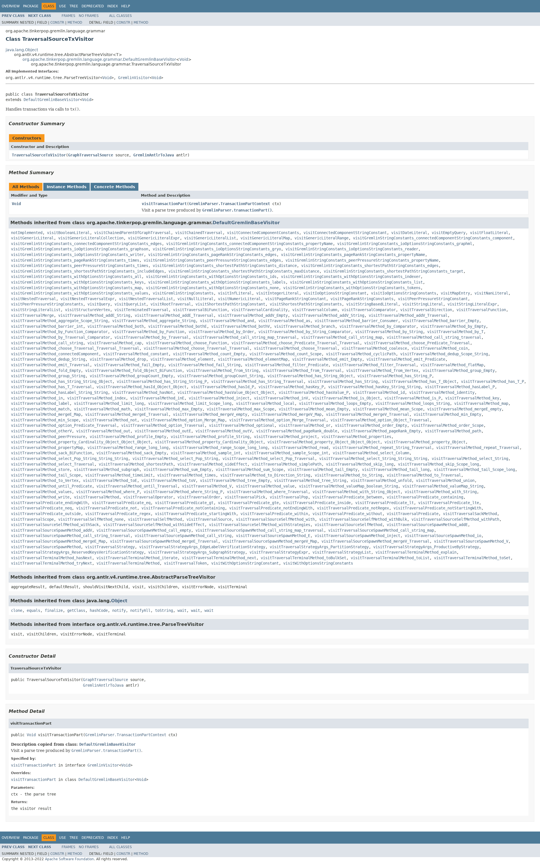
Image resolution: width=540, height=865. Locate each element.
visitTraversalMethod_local (265, 403)
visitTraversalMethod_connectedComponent (55, 354)
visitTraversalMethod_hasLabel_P (460, 387)
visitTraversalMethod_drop (118, 359)
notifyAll (140, 610)
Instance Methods (66, 187)
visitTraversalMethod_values (41, 491)
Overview (11, 6)
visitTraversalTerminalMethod (127, 563)
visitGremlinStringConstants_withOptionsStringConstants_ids (211, 276)
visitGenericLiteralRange (321, 238)
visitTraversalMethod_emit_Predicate (405, 359)
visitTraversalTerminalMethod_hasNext (51, 558)
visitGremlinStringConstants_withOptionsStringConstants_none (212, 288)
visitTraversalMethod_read (300, 447)
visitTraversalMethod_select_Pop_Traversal (268, 458)
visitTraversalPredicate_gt (184, 502)
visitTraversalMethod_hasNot (142, 392)
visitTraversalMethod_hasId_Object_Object (141, 387)
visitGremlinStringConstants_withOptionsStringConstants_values (79, 293)
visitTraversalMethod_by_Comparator (377, 326)
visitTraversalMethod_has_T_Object (419, 381)
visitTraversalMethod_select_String (470, 458)
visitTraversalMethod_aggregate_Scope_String (59, 320)
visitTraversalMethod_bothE (177, 326)
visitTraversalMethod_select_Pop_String (175, 458)
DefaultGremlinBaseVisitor (52, 99)
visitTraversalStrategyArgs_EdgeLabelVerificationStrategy (202, 547)
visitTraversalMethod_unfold (381, 480)
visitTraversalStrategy (110, 547)
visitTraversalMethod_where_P (107, 491)
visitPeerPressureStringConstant (433, 298)
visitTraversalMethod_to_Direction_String (265, 475)
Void (183, 59)
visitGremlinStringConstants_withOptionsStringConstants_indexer (350, 276)
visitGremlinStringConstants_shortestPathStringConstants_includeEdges (87, 271)
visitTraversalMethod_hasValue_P (313, 392)
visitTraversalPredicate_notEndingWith (270, 508)
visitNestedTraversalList (146, 298)
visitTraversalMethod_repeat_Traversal (477, 447)
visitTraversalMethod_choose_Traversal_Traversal (196, 348)
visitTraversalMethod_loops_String (412, 403)
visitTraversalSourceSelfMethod (348, 524)
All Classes (120, 16)
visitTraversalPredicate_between (347, 497)
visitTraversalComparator (369, 309)
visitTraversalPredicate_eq (121, 502)
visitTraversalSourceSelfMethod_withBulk (363, 519)
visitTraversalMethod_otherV (41, 431)
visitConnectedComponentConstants (263, 232)
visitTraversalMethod (96, 497)
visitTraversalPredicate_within (274, 513)
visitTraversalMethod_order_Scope (447, 425)
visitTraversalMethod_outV (223, 431)
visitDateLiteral (409, 232)
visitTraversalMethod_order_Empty (371, 425)
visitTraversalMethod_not (110, 420)
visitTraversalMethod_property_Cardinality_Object (209, 442)
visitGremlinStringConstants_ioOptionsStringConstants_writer (77, 254)
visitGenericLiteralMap (265, 238)
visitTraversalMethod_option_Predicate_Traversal (64, 425)
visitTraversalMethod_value (265, 486)
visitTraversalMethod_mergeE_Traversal (126, 414)
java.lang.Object (22, 50)
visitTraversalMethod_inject (219, 398)
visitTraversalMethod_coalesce (374, 348)
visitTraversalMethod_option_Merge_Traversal (277, 420)
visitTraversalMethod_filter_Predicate (286, 365)
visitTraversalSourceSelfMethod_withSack (55, 524)
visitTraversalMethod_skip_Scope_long (438, 464)
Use (62, 6)
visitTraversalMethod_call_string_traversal (434, 337)
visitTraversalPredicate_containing (425, 497)
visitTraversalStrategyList (341, 552)
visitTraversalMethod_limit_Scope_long (189, 403)
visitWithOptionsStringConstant (245, 563)
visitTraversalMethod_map (481, 403)
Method (75, 22)
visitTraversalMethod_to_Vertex (44, 480)
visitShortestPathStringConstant (230, 304)
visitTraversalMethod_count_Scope (285, 354)
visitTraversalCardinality (259, 309)
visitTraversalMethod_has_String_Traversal (257, 381)
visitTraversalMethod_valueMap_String (442, 486)
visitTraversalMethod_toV (168, 480)
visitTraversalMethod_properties (356, 436)
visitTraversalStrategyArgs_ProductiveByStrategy (426, 547)
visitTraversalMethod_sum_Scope (249, 469)
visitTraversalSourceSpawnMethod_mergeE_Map (58, 541)
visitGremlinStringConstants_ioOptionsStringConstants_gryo (217, 249)
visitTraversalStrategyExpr (278, 552)
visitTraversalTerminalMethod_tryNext (51, 563)
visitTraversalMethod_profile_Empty (128, 436)
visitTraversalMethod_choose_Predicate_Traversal (417, 343)
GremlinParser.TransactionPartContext (229, 203)
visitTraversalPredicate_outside (46, 513)
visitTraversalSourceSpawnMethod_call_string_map (381, 530)
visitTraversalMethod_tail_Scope (46, 475)
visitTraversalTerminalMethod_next (219, 558)
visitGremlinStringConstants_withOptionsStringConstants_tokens (351, 288)
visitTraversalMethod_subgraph (106, 469)
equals (33, 610)
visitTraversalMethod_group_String (48, 376)
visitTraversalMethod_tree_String (310, 480)
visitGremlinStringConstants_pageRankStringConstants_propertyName (353, 254)
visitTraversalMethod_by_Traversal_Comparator (60, 337)
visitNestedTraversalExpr (87, 298)
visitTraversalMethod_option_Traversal (162, 425)
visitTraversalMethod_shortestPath (136, 464)
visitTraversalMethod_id (379, 392)
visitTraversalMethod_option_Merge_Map (183, 420)
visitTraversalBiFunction (200, 309)
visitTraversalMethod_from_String (222, 370)
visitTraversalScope (32, 519)
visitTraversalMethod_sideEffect (212, 464)
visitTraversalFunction (481, 309)
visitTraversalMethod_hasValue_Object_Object (225, 392)
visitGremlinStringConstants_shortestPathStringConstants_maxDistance (243, 271)
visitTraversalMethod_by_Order (221, 331)
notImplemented (26, 232)
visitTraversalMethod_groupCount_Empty (131, 376)
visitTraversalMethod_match (40, 409)
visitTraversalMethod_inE (157, 398)
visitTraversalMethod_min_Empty (447, 414)
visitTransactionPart (164, 203)
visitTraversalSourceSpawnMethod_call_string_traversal (70, 535)
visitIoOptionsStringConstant (334, 293)
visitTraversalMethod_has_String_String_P (162, 381)
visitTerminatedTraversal (141, 309)
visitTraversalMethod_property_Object (424, 442)
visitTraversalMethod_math (102, 409)
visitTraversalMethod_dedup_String (48, 359)
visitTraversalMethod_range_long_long (127, 447)
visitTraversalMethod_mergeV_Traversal (367, 414)
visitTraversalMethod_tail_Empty (322, 469)
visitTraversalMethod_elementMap (253, 359)
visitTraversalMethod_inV (281, 398)
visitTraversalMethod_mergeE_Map (46, 414)
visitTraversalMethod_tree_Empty (235, 480)
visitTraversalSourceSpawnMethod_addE (427, 524)
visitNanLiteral (491, 293)
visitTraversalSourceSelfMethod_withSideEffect (153, 524)
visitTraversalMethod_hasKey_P (291, 387)
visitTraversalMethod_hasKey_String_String (374, 387)
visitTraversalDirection (426, 309)
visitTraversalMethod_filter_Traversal (374, 365)
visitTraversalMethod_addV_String (328, 315)
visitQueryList (130, 304)
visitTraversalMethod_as (284, 320)
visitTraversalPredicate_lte (448, 502)
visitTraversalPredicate (412, 513)
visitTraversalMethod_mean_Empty (313, 409)
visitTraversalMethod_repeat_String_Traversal (382, 447)
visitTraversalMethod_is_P (412, 398)
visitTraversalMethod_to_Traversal (424, 475)
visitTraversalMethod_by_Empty (453, 326)
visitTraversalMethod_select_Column (371, 453)
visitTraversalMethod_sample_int (205, 453)
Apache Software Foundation (69, 859)
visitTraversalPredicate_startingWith (195, 513)
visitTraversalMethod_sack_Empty (131, 453)
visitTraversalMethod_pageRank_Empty (381, 431)
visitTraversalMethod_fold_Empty (46, 370)
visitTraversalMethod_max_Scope (240, 409)
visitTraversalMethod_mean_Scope (388, 409)
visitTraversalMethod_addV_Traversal (408, 315)
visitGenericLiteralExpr (154, 238)
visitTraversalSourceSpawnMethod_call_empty (143, 530)
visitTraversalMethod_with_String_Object (356, 491)
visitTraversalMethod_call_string (47, 343)
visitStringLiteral (422, 304)
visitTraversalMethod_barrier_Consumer (356, 320)
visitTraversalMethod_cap (114, 343)
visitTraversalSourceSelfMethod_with (275, 519)
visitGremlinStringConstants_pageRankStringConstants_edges (212, 254)
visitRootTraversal (170, 304)
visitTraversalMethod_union (445, 480)
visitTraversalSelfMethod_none (90, 519)
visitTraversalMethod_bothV (240, 326)
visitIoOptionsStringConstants (403, 293)
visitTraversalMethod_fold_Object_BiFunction (133, 370)
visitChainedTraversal (198, 232)
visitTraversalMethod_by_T (455, 331)
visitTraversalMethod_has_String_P (394, 376)
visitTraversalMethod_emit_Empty (327, 359)
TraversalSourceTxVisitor (39, 155)
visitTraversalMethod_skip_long (359, 464)
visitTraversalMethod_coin (439, 348)
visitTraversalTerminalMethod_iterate (136, 558)
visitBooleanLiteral (68, 232)
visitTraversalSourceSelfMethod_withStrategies (259, 524)
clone (16, 610)
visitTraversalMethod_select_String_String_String (373, 458)
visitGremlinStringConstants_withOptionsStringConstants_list (356, 282)
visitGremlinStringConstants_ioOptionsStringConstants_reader (351, 249)
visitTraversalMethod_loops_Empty (335, 403)
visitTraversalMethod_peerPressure (48, 436)
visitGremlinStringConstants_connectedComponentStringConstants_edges (86, 243)
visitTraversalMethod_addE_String (94, 315)
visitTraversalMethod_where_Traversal (267, 491)
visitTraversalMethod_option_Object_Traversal (379, 420)
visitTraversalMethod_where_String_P (183, 491)
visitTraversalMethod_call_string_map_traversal (245, 337)
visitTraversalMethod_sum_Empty (177, 469)
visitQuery (98, 304)
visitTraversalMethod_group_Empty (459, 370)
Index (112, 6)
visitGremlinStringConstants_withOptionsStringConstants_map (76, 288)
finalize (54, 610)
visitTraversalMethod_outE (163, 431)
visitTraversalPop (289, 497)
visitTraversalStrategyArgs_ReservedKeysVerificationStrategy (77, 552)
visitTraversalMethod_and (227, 320)
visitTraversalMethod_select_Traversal (52, 464)
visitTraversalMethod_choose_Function (186, 343)
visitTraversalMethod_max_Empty (168, 409)
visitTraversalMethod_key (472, 398)
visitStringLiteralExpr (472, 304)
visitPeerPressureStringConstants (47, 304)
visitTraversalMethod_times (186, 475)
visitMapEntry (455, 293)
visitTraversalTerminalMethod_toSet (472, 558)
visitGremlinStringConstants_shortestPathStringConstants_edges (369, 265)
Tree (73, 6)
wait (181, 610)
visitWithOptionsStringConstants (318, 563)
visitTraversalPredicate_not (106, 508)
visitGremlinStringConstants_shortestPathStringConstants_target (393, 271)
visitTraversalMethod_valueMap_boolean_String (348, 486)
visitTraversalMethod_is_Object (346, 398)
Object (119, 600)
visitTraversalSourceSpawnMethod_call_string (183, 535)
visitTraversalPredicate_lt (384, 502)
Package (31, 6)
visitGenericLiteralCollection (90, 238)
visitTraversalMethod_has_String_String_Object (61, 381)
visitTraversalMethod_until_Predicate (51, 486)
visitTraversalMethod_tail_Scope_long (474, 469)
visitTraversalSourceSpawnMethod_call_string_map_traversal (259, 530)
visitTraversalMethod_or (304, 425)
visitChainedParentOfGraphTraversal (132, 232)
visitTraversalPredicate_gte (248, 502)
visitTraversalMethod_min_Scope (44, 420)
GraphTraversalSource (90, 155)
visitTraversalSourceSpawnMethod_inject (357, 535)
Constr (57, 22)
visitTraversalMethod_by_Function (148, 331)
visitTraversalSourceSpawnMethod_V (471, 541)
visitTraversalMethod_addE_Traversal (174, 315)
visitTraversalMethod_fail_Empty (129, 365)
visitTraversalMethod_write (40, 497)
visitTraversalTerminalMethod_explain (415, 552)
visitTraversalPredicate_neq (41, 508)
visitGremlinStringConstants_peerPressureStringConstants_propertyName (361, 260)
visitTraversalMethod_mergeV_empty (210, 414)
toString (164, 610)
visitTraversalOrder (198, 497)
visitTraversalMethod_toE (110, 480)
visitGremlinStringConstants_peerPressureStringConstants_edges (212, 260)
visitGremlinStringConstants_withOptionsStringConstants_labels (216, 282)
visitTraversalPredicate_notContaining (183, 508)
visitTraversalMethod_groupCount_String (220, 376)
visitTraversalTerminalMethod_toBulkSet (303, 558)
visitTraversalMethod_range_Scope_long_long (220, 447)
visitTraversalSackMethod (470, 513)
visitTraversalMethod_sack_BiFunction (51, 453)
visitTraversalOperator (148, 497)
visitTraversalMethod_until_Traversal (136, 486)
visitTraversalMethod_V (206, 486)
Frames (68, 16)
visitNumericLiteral (239, 298)
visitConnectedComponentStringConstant (345, 232)
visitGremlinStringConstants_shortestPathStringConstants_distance (225, 265)
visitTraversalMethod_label (40, 403)
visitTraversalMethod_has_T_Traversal (51, 387)
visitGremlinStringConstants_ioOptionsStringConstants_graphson (79, 249)
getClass (76, 610)
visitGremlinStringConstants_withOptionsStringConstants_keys (77, 282)
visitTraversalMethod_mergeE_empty (464, 409)
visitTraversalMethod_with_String (441, 491)
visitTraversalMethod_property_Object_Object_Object (323, 442)
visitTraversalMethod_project (285, 436)
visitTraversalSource (208, 519)
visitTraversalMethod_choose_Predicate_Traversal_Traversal (295, 343)
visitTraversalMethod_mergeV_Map (286, 414)
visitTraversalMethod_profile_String (210, 436)
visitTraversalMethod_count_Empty (209, 354)
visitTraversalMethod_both (115, 326)
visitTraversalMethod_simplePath (286, 464)
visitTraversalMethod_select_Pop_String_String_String (69, 458)
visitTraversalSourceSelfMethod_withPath (455, 519)
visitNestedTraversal (33, 298)
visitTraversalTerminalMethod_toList (390, 558)
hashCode (99, 610)
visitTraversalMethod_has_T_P (492, 381)
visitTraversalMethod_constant (135, 354)
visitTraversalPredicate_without (347, 513)
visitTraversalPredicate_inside (317, 502)
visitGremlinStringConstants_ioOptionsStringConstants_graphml (404, 243)
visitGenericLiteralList (210, 238)
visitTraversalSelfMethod (155, 519)
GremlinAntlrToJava (153, 155)
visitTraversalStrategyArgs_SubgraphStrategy (196, 552)
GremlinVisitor (134, 77)
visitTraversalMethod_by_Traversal (151, 337)
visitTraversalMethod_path (453, 431)
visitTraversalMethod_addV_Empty (253, 315)
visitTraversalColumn (314, 309)
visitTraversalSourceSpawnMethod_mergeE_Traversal (164, 541)
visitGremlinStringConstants (183, 293)
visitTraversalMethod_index (96, 398)
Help (125, 6)
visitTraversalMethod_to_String (348, 475)
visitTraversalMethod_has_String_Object (310, 376)
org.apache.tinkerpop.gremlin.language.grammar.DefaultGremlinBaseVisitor (99, 59)
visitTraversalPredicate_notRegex (353, 508)
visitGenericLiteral (32, 238)
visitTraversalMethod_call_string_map (341, 337)
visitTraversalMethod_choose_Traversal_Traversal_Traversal (75, 348)
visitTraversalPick (245, 497)
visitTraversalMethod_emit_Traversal (50, 365)
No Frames (89, 16)
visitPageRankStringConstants (361, 298)
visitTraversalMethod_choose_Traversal (295, 348)
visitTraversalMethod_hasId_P (222, 387)
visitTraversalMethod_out (103, 431)
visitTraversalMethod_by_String (389, 331)
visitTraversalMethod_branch (304, 326)
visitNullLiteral (195, 298)
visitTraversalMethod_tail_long (395, 469)
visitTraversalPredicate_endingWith (49, 502)
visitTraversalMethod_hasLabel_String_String (59, 392)
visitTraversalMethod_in (37, 398)
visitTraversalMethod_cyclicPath (361, 354)
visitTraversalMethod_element (181, 359)
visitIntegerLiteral (277, 293)
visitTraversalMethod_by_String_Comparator (304, 331)
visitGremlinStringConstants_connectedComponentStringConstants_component (433, 238)
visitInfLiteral (235, 293)
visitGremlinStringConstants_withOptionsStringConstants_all (76, 276)
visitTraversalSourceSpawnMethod (46, 547)
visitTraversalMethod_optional (241, 425)
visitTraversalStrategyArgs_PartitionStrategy (319, 547)
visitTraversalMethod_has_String (343, 381)
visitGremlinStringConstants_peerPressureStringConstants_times (79, 265)
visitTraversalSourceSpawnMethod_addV (51, 530)
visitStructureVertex (87, 309)
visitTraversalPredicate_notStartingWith (437, 508)
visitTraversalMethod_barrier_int (47, 326)
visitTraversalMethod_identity (441, 392)
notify (119, 610)
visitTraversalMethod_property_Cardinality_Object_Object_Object (80, 442)
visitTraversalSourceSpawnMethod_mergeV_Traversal (375, 541)
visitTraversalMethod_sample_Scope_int (286, 453)
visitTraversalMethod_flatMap (451, 365)
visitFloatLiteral (489, 232)
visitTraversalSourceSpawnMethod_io (443, 535)
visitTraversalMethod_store (40, 469)
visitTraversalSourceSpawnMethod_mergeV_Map (269, 541)
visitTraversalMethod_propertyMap (47, 447)
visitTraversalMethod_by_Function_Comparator (59, 331)
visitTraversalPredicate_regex (117, 513)
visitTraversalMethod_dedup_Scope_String (444, 354)
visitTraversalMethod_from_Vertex (382, 370)
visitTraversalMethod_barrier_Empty (440, 320)
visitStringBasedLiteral (372, 304)
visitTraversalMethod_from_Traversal (302, 370)
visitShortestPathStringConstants (306, 304)
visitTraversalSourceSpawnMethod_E (273, 535)
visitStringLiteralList (35, 309)
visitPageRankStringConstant (295, 298)
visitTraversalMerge (32, 315)
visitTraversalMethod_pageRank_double (296, 431)
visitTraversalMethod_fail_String (204, 365)
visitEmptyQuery (448, 232)
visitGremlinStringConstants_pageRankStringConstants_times (75, 260)
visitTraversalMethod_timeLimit (119, 475)
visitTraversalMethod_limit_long (109, 403)
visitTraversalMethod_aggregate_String (153, 320)
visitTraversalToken (185, 563)
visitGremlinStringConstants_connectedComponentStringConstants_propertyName (249, 243)
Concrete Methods (114, 187)
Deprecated (93, 6)
